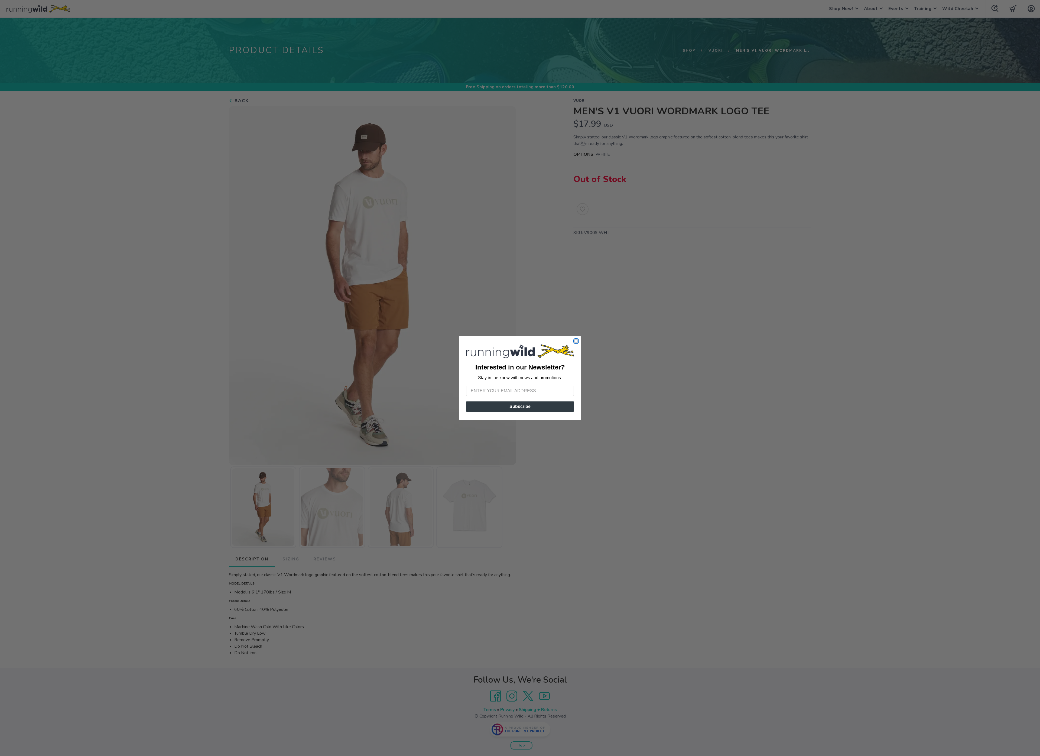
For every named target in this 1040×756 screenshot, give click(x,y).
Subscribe (520, 406)
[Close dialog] (576, 341)
